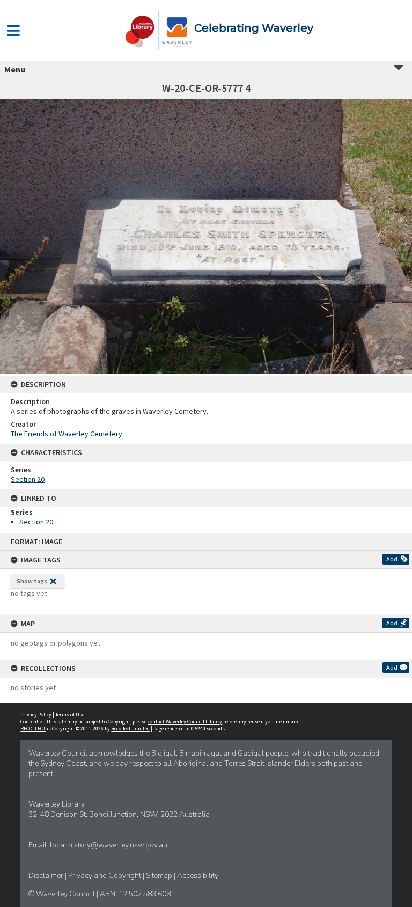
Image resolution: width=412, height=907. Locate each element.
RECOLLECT (33, 728)
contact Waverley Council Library (185, 721)
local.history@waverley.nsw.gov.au (108, 845)
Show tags (32, 581)
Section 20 (28, 479)
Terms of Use (69, 714)
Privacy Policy (36, 714)
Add (392, 559)
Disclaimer (46, 876)
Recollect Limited (130, 728)
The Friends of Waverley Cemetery (66, 433)
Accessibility (197, 876)
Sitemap (160, 876)
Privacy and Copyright (105, 876)
